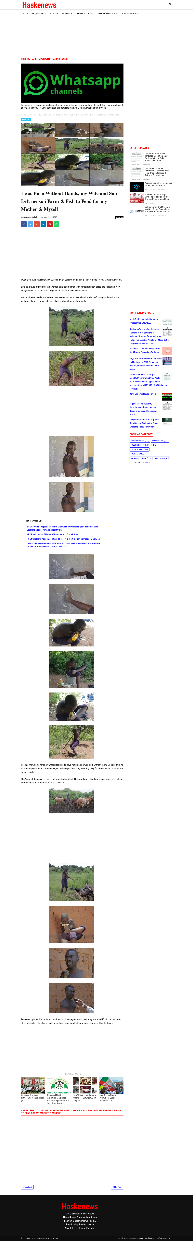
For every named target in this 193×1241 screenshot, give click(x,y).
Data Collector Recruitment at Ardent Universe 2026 (158, 184)
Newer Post (27, 1187)
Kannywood (159, 458)
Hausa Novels (137, 449)
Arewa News (26, 119)
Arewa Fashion (137, 441)
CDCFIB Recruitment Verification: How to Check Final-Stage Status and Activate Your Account (157, 171)
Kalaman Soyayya (138, 458)
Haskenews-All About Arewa (47, 1238)
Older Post (117, 1187)
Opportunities (137, 463)
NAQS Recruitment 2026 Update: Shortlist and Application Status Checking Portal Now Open (144, 423)
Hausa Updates (137, 454)
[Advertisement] (96, 34)
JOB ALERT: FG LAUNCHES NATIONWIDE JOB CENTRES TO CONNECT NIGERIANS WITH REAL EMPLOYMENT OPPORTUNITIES (63, 545)
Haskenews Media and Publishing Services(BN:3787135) (147, 1238)
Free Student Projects (141, 445)
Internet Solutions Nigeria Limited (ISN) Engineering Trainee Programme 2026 (157, 196)
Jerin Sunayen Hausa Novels (143, 394)
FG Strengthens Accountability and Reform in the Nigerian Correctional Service (63, 539)
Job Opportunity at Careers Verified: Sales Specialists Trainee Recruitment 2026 (157, 209)
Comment (119, 217)
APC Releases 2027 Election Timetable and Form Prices (52, 534)
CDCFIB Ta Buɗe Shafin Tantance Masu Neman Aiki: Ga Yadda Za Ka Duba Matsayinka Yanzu (157, 157)
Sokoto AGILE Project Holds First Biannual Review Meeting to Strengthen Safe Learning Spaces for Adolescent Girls (62, 528)
